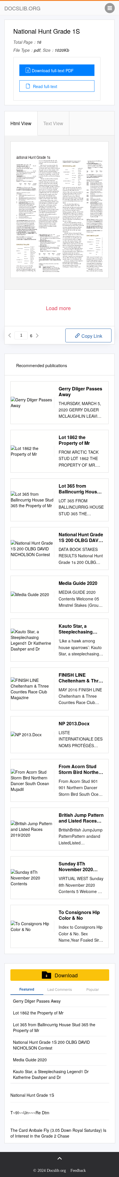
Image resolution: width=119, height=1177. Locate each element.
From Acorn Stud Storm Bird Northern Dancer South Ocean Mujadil (81, 769)
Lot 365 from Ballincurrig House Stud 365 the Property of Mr (79, 489)
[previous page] (9, 335)
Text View (53, 123)
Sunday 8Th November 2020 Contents (76, 866)
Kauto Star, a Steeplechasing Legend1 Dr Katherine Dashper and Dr (79, 629)
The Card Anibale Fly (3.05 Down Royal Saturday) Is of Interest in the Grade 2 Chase (58, 1133)
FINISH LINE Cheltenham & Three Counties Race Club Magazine (81, 678)
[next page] (37, 335)
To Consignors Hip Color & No (79, 915)
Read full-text (44, 86)
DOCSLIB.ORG (22, 8)
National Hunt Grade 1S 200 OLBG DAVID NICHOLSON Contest (81, 537)
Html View (20, 123)
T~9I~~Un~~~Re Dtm (29, 1112)
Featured (26, 989)
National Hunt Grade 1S (32, 1095)
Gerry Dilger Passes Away (80, 391)
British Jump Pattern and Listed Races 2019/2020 (81, 818)
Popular (92, 989)
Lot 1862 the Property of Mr (74, 440)
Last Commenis (59, 989)
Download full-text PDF (53, 70)
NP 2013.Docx (74, 723)
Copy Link (91, 336)
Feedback (78, 1170)
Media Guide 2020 (78, 583)
